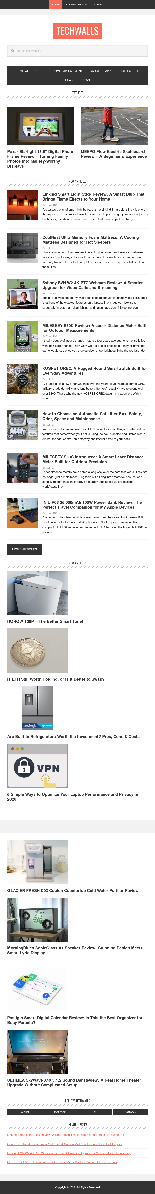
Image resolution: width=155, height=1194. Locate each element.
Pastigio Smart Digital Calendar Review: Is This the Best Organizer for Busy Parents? (74, 1020)
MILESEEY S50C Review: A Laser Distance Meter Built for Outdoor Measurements (94, 327)
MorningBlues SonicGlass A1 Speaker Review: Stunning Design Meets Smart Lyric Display (75, 950)
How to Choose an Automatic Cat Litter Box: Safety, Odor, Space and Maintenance (92, 416)
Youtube (25, 1112)
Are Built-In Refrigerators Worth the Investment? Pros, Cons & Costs (73, 736)
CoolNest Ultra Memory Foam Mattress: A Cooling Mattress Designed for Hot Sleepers (90, 239)
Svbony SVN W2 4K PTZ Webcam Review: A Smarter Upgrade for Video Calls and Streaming (92, 285)
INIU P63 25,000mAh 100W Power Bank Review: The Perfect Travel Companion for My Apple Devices (92, 504)
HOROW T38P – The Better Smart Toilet (45, 621)
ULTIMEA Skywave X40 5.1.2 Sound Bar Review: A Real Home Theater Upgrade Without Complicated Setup (74, 1082)
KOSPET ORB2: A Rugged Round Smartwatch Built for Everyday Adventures (94, 370)
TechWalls (78, 30)
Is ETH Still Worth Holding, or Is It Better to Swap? (56, 679)
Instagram (130, 1112)
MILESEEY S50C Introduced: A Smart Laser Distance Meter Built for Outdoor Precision (93, 459)
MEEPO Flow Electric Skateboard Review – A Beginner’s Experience (114, 153)
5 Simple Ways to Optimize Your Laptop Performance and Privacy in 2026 (72, 796)
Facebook (60, 1112)
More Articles (24, 549)
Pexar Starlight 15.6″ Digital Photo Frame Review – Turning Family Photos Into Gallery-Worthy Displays (40, 158)
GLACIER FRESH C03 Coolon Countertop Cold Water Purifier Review (73, 890)
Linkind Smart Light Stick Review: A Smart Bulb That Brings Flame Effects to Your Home (93, 196)
